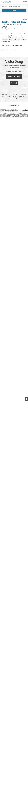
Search (14, 10)
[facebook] (12, 83)
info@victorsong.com (14, 98)
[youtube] (16, 83)
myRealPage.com (14, 105)
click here (15, 50)
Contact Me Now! (14, 76)
